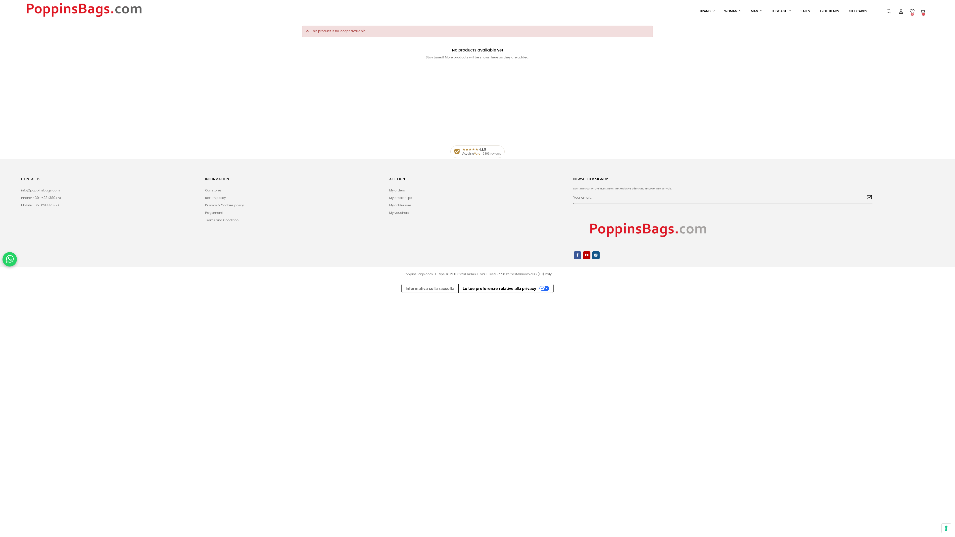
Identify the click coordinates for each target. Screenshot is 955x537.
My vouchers (399, 213)
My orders (397, 190)
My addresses (400, 205)
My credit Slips (400, 198)
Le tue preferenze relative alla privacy (499, 288)
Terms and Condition (222, 220)
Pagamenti (214, 213)
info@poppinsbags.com (40, 190)
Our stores (213, 190)
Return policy (215, 198)
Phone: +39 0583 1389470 (41, 198)
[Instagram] (596, 255)
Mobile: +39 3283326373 (40, 205)
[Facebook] (577, 255)
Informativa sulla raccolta (430, 288)
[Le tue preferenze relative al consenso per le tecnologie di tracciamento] (946, 528)
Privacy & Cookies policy (224, 205)
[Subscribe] (867, 198)
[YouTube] (586, 255)
